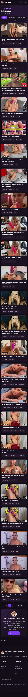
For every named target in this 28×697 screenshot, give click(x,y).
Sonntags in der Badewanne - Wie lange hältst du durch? (13, 476)
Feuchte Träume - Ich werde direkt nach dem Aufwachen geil (13, 185)
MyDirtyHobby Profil (7, 679)
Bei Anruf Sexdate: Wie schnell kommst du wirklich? (13, 451)
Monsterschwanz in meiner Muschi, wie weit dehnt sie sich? (13, 233)
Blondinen (5, 116)
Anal (4, 286)
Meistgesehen (12, 17)
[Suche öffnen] (21, 2)
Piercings (18, 574)
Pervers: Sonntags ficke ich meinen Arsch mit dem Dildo (14, 282)
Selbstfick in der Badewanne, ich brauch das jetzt (13, 64)
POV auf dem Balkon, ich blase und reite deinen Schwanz (13, 380)
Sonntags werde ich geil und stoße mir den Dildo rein (13, 595)
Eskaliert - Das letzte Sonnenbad (11, 136)
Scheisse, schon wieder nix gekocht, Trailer (12, 258)
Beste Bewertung (21, 17)
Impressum (17, 664)
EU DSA (17, 673)
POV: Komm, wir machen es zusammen (13, 356)
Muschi (11, 68)
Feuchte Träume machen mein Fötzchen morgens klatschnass (13, 160)
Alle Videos (4, 666)
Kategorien (3, 668)
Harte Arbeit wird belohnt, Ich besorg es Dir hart (13, 40)
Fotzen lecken (6, 430)
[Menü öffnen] (25, 2)
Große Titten (5, 43)
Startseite (3, 664)
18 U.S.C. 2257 (18, 668)
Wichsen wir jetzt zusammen (10, 500)
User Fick (17, 311)
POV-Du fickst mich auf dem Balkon (12, 404)
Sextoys (18, 116)
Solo (16, 164)
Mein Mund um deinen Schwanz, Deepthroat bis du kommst (11, 307)
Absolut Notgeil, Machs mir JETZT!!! (12, 571)
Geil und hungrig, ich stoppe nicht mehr (13, 113)
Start (2, 640)
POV (20, 43)
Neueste (4, 17)
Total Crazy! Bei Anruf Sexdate (10, 427)
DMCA (16, 671)
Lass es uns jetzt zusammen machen (12, 523)
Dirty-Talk (9, 286)
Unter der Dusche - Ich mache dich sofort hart (13, 547)
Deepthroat (10, 311)
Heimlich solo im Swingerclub (10, 209)
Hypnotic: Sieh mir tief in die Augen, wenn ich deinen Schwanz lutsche (13, 332)
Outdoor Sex (21, 93)
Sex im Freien (10, 212)
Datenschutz (18, 666)
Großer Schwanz (13, 43)
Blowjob (4, 311)
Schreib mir (16, 633)
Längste (14, 20)
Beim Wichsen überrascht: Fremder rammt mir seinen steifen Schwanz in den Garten (13, 89)
